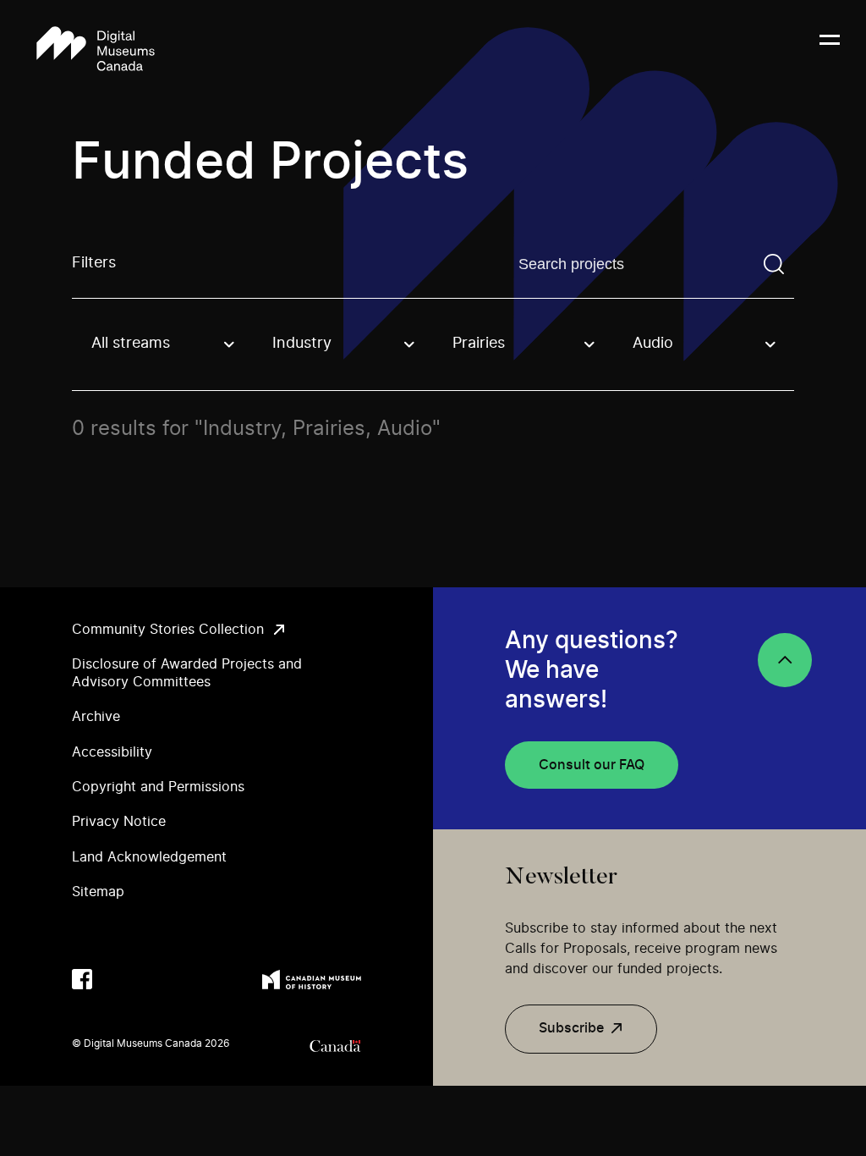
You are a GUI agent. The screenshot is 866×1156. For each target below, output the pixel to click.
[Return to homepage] (95, 50)
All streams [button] (130, 343)
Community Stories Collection (168, 629)
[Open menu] (829, 50)
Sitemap (98, 892)
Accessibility (112, 752)
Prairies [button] (478, 343)
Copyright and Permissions (158, 787)
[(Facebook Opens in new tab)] (82, 979)
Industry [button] (302, 343)
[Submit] (774, 264)
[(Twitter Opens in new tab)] (116, 979)
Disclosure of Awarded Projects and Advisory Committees (187, 673)
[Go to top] (785, 660)
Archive (96, 717)
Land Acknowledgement (149, 857)
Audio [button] (653, 343)
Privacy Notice (119, 821)
